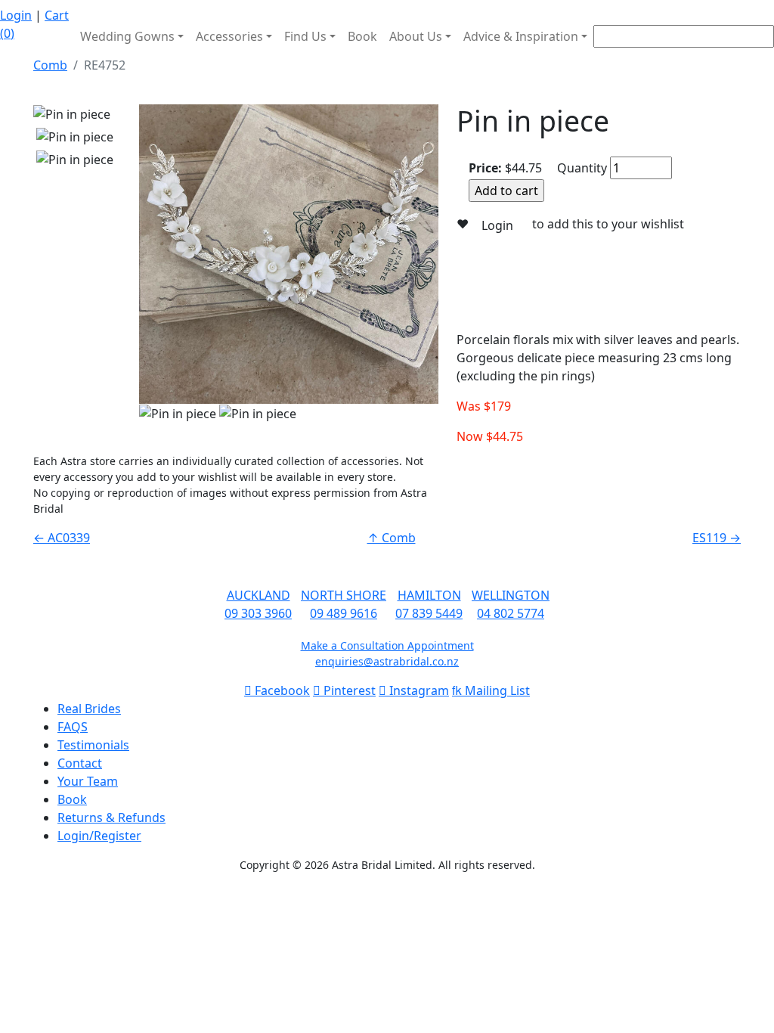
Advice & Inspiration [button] (520, 36)
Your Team (87, 781)
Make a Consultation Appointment (387, 645)
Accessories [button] (229, 36)
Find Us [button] (305, 36)
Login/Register (99, 835)
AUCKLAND (258, 595)
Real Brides (89, 708)
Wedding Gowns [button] (127, 36)
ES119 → (716, 537)
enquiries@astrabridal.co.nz (387, 661)
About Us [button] (415, 36)
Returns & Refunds (111, 817)
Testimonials (93, 745)
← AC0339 (61, 537)
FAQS (72, 726)
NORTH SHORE (343, 595)
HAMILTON (429, 595)
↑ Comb (391, 537)
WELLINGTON (511, 595)
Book (362, 36)
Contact (79, 763)
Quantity (582, 168)
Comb (50, 65)
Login (16, 15)
